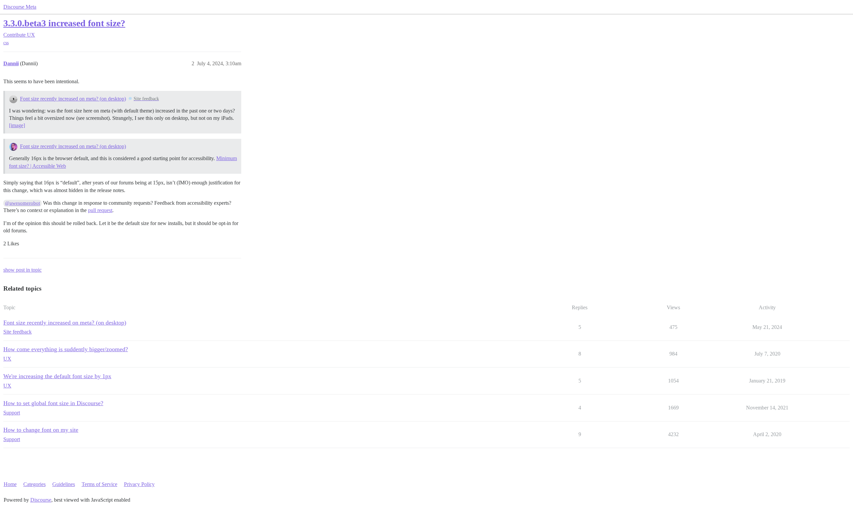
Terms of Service (99, 484)
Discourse (40, 500)
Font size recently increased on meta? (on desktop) (73, 99)
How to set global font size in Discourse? (53, 403)
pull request (100, 210)
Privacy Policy (139, 484)
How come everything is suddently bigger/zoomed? (65, 349)
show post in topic (22, 270)
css (6, 42)
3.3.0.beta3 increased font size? (64, 23)
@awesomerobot (22, 203)
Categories (34, 484)
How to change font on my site (40, 429)
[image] (17, 125)
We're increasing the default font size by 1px (57, 376)
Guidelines (63, 484)
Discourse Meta (19, 7)
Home (10, 484)
